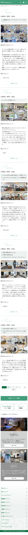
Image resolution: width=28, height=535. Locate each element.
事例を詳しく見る (14, 83)
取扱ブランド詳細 (14, 398)
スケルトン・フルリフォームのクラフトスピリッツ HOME (9, 5)
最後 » (14, 389)
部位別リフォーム (22, 5)
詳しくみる (14, 445)
